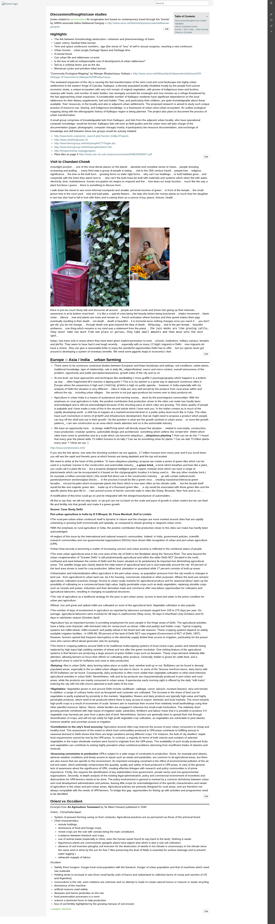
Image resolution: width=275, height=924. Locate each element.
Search (207, 3)
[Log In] (271, 4)
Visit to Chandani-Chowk (186, 26)
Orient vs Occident (183, 32)
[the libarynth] (10, 3)
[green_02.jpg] (149, 253)
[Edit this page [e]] (271, 15)
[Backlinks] (271, 27)
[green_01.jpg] (89, 253)
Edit (166, 29)
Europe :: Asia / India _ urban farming (191, 29)
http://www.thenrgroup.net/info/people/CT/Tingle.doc (85, 143)
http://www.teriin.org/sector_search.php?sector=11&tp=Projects (91, 135)
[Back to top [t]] (271, 33)
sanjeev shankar (61, 908)
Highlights (179, 23)
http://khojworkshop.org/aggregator (75, 150)
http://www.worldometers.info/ (67, 447)
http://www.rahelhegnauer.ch (71, 139)
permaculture (78, 19)
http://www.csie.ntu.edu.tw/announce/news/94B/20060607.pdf (115, 154)
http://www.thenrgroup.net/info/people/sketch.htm (83, 146)
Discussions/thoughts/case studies (191, 20)
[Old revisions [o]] (271, 21)
